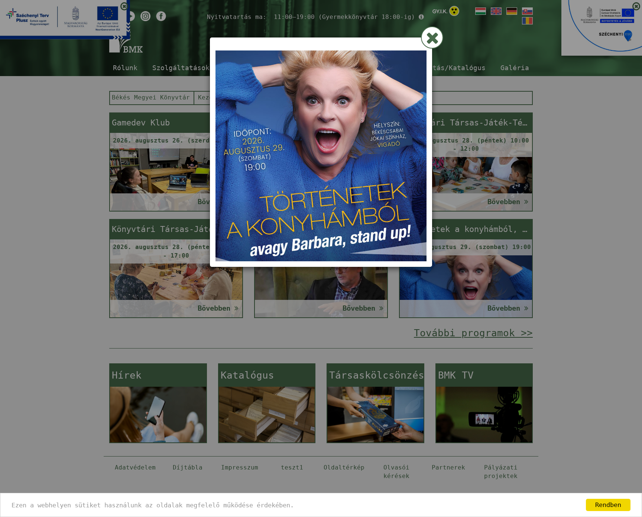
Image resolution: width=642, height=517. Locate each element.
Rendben (608, 504)
